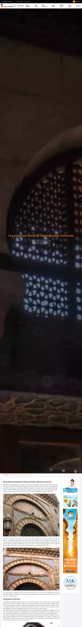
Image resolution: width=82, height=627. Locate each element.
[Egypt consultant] (70, 486)
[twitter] (25, 1)
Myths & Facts (62, 5)
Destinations (20, 5)
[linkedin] (27, 1)
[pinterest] (26, 1)
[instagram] (28, 1)
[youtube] (29, 1)
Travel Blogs (69, 5)
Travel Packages (28, 5)
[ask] (70, 582)
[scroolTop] (80, 625)
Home (14, 5)
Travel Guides (53, 5)
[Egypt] (70, 501)
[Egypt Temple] (70, 541)
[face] (24, 1)
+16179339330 (19, 1)
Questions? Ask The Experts (41, 241)
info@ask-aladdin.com (8, 1)
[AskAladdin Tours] (7, 6)
